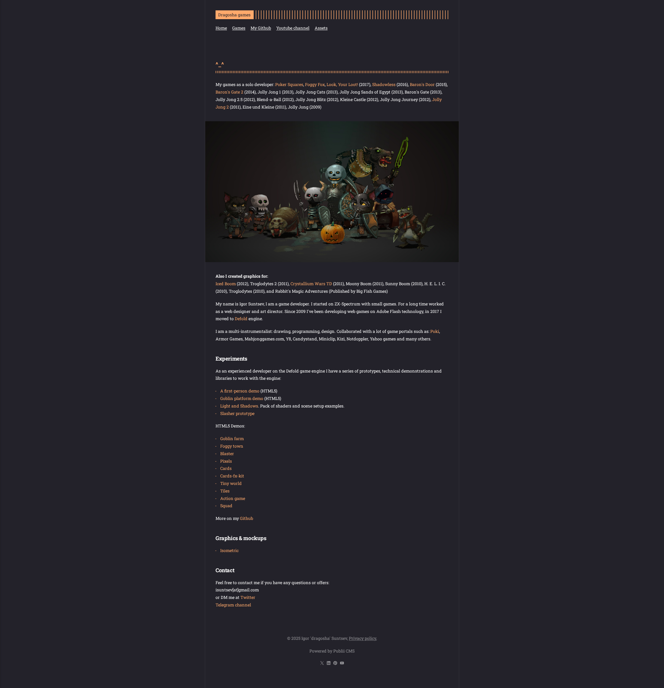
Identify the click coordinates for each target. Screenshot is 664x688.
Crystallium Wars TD (311, 283)
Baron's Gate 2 (229, 92)
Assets (321, 28)
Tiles (225, 490)
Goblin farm (232, 438)
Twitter (247, 597)
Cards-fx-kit (232, 475)
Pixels (226, 461)
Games (238, 28)
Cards (226, 468)
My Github (261, 28)
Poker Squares (289, 84)
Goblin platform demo (241, 398)
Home (221, 28)
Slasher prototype (237, 413)
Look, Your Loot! (342, 84)
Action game (232, 498)
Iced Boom (226, 283)
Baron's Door (422, 84)
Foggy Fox (315, 84)
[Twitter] (322, 663)
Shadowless (384, 84)
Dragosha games (234, 14)
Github (246, 518)
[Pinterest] (336, 663)
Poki (434, 331)
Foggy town (231, 446)
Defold (241, 318)
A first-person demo (239, 390)
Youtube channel (292, 28)
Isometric (229, 550)
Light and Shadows (239, 405)
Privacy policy (362, 638)
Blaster (227, 453)
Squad (226, 505)
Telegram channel (233, 604)
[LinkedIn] (329, 663)
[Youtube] (341, 663)
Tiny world (231, 483)
